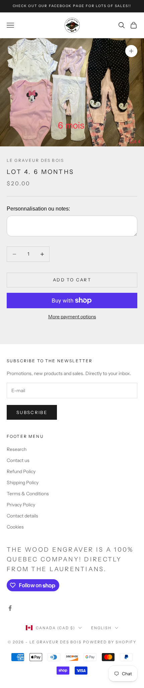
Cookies (15, 527)
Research (16, 449)
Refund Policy (21, 471)
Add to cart (72, 279)
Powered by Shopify (109, 642)
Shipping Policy (23, 482)
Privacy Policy (21, 505)
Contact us (18, 460)
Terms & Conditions (28, 494)
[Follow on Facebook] (10, 608)
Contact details (22, 516)
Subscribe (31, 412)
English (101, 628)
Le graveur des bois (35, 160)
